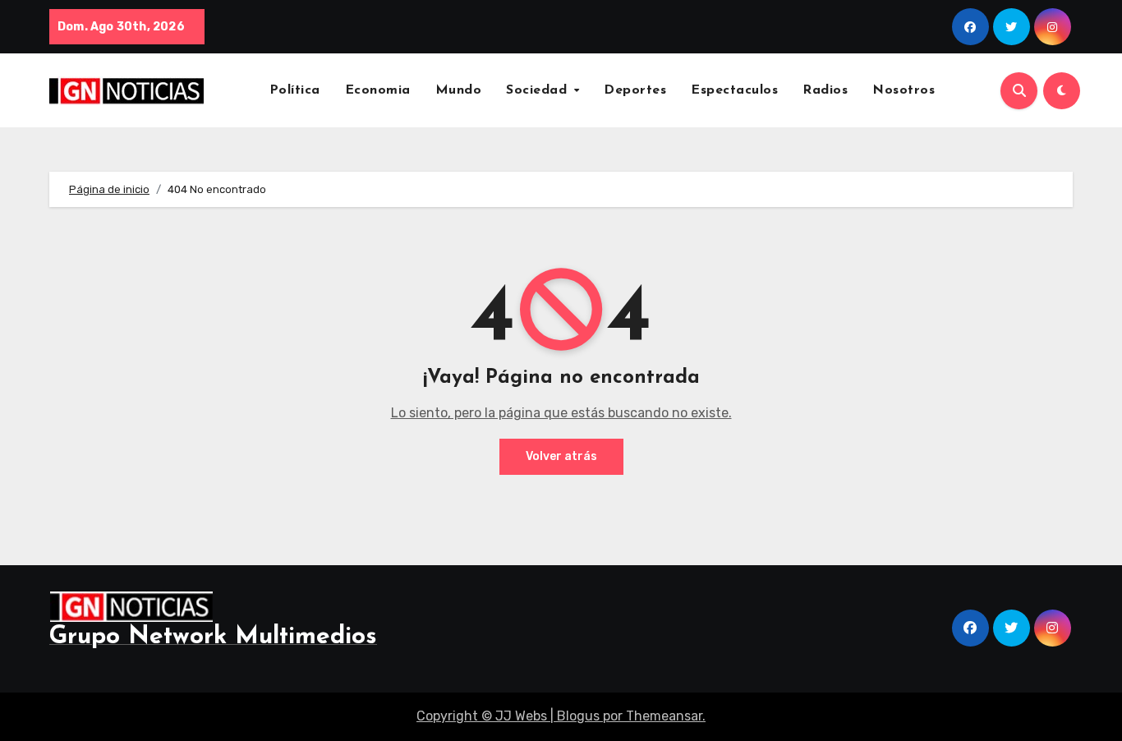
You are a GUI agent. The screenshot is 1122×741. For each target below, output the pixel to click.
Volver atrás (561, 456)
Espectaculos (734, 90)
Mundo (458, 90)
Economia (378, 90)
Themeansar (664, 716)
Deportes (635, 90)
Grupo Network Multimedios (213, 637)
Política (294, 90)
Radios (825, 90)
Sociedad (539, 90)
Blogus (578, 716)
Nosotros (903, 90)
